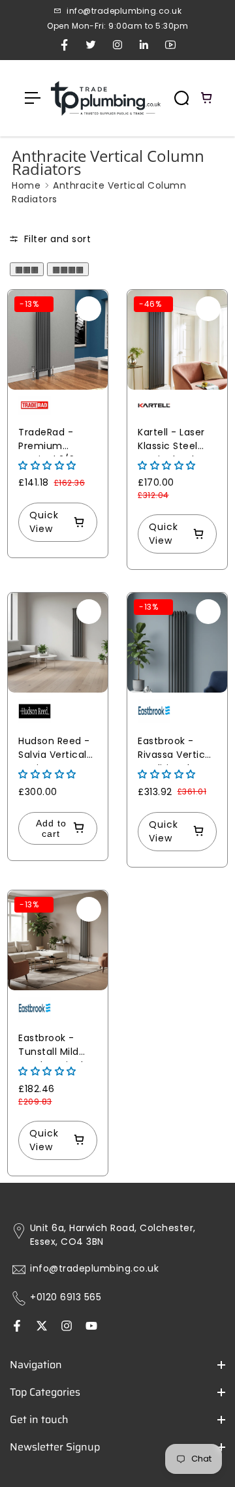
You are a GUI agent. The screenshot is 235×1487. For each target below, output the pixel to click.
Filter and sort (56, 238)
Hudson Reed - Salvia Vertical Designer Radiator (54, 749)
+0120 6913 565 (65, 1297)
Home (26, 185)
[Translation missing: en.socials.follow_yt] (91, 1327)
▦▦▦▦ (68, 269)
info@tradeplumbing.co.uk (94, 1268)
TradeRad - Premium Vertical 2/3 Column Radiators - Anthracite (46, 441)
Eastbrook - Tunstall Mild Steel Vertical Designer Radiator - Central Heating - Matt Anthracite (56, 1046)
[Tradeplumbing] (105, 98)
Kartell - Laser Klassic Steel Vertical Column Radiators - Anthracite (177, 441)
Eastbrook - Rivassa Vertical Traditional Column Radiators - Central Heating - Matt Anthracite (176, 749)
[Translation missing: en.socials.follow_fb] (17, 1327)
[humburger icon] (32, 98)
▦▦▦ (27, 269)
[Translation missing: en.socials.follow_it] (66, 1327)
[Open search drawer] (181, 98)
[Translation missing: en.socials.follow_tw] (42, 1327)
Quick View (44, 522)
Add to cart (51, 828)
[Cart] (207, 98)
